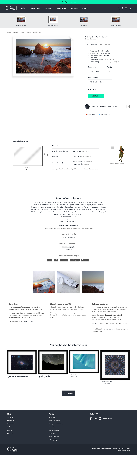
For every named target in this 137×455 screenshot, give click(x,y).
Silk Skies (73, 375)
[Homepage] (15, 8)
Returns (9, 430)
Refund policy (53, 440)
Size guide (109, 67)
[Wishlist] (126, 8)
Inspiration (35, 8)
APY (56, 260)
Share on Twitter (105, 114)
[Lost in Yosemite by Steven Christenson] (53, 362)
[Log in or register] (122, 8)
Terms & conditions (54, 420)
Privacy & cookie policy (56, 423)
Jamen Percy (74, 376)
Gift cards (74, 8)
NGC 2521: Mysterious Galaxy (18, 376)
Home (9, 32)
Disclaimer (52, 417)
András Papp (105, 383)
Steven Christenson (91, 39)
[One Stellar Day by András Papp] (115, 365)
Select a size (100, 67)
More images (68, 393)
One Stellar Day (106, 381)
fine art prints (28, 321)
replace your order (109, 329)
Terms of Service (54, 436)
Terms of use (52, 427)
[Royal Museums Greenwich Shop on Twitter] (96, 419)
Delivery (95, 323)
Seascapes (68, 249)
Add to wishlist (91, 114)
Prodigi (127, 450)
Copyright (52, 433)
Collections (48, 8)
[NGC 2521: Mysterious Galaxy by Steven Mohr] (22, 362)
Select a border (93, 77)
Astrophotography (19, 32)
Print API (120, 450)
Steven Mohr (12, 378)
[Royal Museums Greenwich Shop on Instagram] (100, 419)
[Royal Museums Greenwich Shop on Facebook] (91, 419)
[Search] (118, 8)
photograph (75, 260)
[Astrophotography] (87, 106)
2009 (50, 260)
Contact (85, 8)
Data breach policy (54, 430)
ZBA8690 (85, 260)
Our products (11, 423)
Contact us (10, 420)
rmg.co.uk (109, 418)
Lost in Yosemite (44, 376)
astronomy (64, 260)
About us (10, 417)
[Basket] (130, 8)
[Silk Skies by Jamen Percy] (84, 361)
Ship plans (61, 8)
